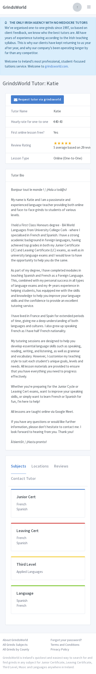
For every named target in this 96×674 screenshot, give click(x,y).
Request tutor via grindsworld (39, 99)
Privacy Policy (60, 649)
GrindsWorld (14, 7)
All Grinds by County (16, 649)
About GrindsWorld (15, 640)
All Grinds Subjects (15, 645)
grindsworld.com (56, 66)
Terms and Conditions (65, 645)
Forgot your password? (66, 640)
